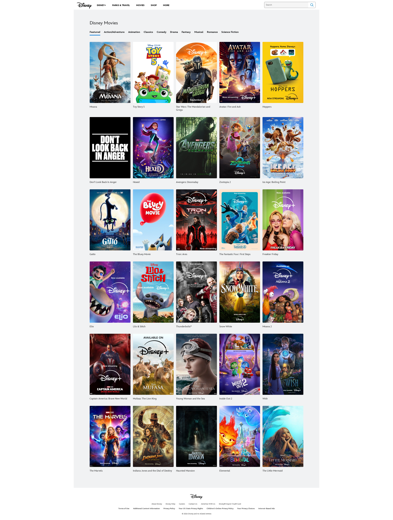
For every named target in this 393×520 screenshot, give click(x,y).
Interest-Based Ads (266, 508)
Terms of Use (123, 508)
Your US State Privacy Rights (191, 508)
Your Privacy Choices (246, 508)
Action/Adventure (114, 32)
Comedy (161, 32)
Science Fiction (230, 32)
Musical (198, 32)
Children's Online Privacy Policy (220, 508)
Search (312, 5)
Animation (134, 32)
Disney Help (170, 504)
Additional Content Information (146, 508)
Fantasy (186, 32)
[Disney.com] (84, 5)
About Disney (157, 504)
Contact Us (193, 504)
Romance (212, 32)
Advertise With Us (208, 504)
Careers (182, 504)
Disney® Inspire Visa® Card (230, 504)
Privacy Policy (169, 508)
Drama (174, 32)
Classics (148, 32)
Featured (95, 32)
